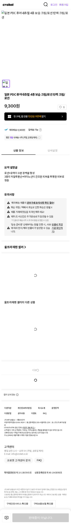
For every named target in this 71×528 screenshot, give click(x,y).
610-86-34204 (19, 422)
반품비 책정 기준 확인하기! (57, 228)
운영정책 (55, 407)
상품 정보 (18, 150)
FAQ (45, 413)
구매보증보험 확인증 (43, 503)
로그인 (53, 4)
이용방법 (7, 413)
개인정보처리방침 (24, 407)
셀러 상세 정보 (9, 394)
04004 (10, 435)
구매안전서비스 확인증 (17, 503)
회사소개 (41, 407)
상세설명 (52, 150)
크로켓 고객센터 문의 (18, 460)
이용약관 (7, 407)
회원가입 (63, 4)
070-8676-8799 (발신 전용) (13, 427)
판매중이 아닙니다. (40, 517)
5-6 (37, 435)
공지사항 (21, 413)
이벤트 (33, 413)
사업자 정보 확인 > (28, 427)
